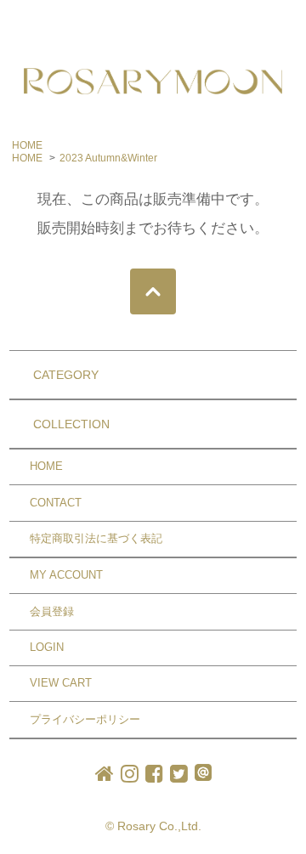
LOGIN (47, 647)
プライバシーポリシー (85, 719)
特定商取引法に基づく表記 (96, 538)
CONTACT (56, 502)
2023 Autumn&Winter (108, 158)
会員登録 (52, 611)
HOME (27, 145)
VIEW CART (61, 682)
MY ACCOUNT (66, 574)
